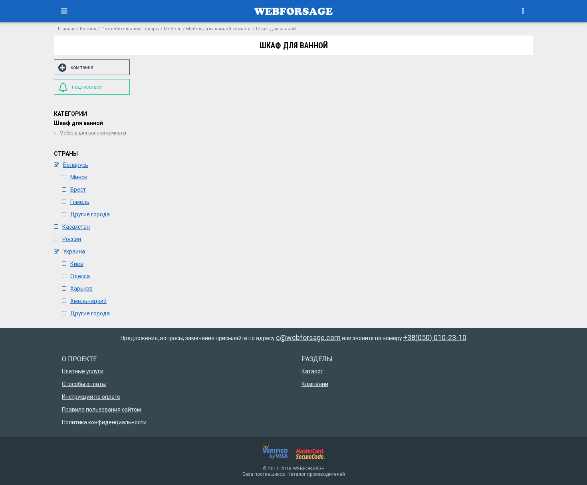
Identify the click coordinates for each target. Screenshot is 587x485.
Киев (76, 264)
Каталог (88, 29)
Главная (66, 29)
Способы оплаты (84, 384)
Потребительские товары (130, 29)
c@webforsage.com (308, 337)
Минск (78, 177)
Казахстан (76, 227)
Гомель (79, 202)
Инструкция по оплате (91, 397)
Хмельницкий (88, 301)
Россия (71, 239)
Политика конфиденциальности (104, 422)
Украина (74, 251)
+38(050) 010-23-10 (434, 337)
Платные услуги (82, 371)
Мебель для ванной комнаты (219, 29)
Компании (314, 384)
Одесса (80, 276)
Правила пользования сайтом (101, 409)
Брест (78, 189)
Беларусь (75, 165)
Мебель (173, 29)
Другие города (90, 214)
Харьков (81, 288)
